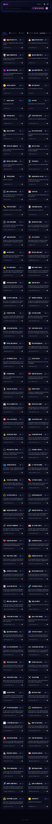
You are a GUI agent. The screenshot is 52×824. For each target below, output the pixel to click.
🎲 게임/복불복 (30, 33)
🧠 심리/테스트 (12, 33)
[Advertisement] (26, 21)
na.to (5, 4)
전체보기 (5, 33)
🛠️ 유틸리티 (22, 33)
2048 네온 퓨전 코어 (39, 8)
